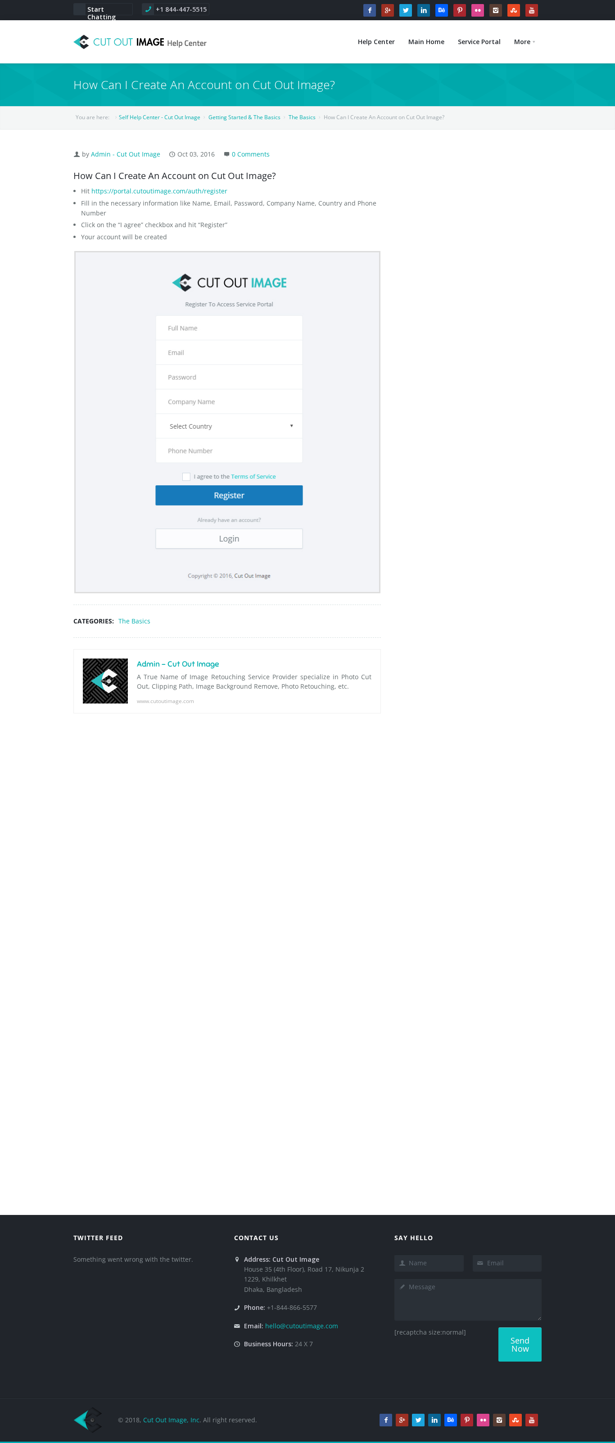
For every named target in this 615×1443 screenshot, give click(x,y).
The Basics (134, 621)
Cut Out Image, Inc (171, 1420)
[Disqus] (227, 848)
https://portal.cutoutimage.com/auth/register (159, 191)
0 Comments (251, 154)
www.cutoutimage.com (165, 701)
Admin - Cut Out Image (125, 154)
